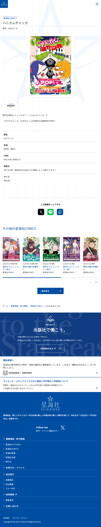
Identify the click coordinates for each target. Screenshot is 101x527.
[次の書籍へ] (96, 282)
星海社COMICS (10, 18)
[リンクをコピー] (60, 212)
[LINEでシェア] (50, 212)
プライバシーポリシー (20, 518)
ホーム (5, 306)
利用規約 (6, 518)
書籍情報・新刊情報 (19, 306)
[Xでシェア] (41, 212)
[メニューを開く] (97, 4)
